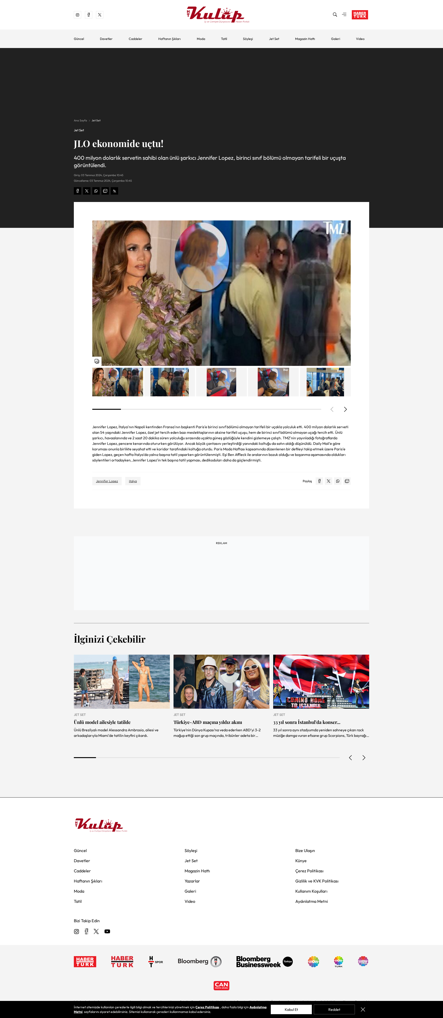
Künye (301, 860)
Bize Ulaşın (305, 850)
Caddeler (135, 39)
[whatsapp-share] (96, 191)
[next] (345, 409)
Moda (201, 39)
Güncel (79, 39)
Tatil (224, 39)
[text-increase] (114, 191)
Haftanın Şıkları (169, 39)
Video (360, 39)
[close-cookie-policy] (363, 1009)
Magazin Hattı (305, 39)
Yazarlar (192, 881)
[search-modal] (335, 15)
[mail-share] (105, 191)
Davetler (106, 39)
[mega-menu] (344, 15)
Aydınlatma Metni (311, 901)
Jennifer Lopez (107, 481)
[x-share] (86, 191)
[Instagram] (76, 932)
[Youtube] (107, 932)
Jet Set (274, 39)
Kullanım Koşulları (311, 891)
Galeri (335, 39)
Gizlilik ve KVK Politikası (316, 881)
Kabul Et (291, 1009)
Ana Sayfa (80, 120)
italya (133, 481)
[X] (96, 932)
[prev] (350, 757)
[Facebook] (86, 932)
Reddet (334, 1009)
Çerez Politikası (309, 870)
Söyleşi (248, 39)
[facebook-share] (77, 191)
